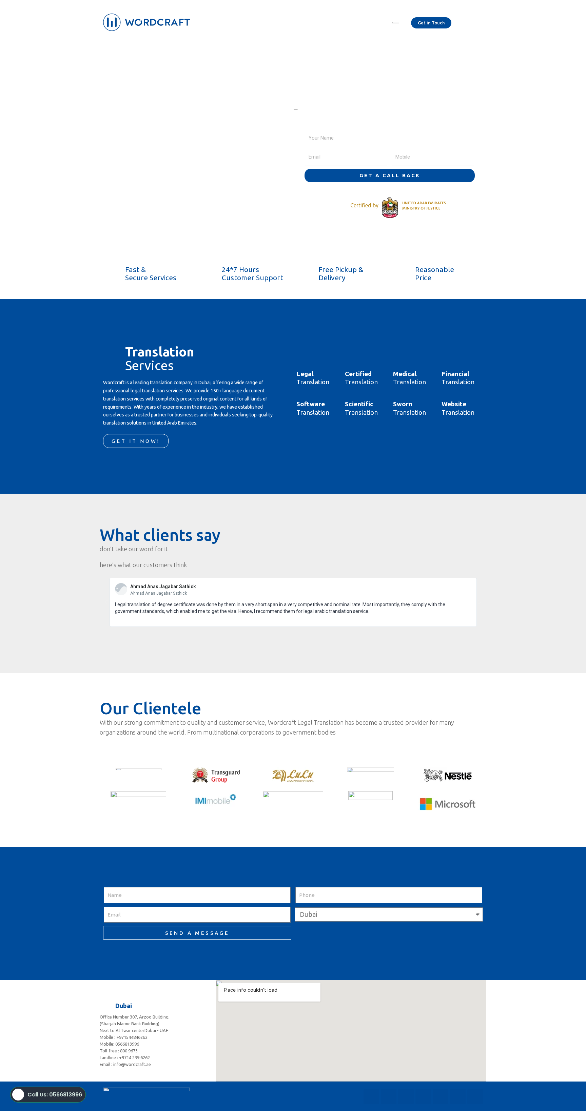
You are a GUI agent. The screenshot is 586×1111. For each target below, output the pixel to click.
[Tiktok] (475, 1096)
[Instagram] (406, 1096)
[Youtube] (423, 1096)
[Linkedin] (440, 1096)
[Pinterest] (458, 1096)
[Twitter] (388, 1096)
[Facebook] (371, 1096)
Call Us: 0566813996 (54, 1094)
